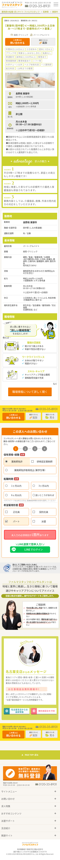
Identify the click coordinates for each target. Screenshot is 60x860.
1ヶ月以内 (16, 485)
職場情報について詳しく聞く (30, 392)
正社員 (16, 511)
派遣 (43, 521)
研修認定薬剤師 (44, 461)
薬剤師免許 (17, 461)
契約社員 (43, 511)
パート (16, 521)
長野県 (46, 11)
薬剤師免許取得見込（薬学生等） (30, 470)
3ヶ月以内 (44, 485)
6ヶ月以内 (16, 495)
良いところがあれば (44, 495)
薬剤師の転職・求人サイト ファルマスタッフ (21, 11)
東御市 (55, 11)
